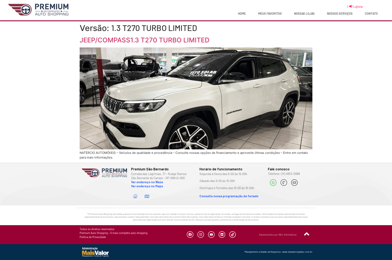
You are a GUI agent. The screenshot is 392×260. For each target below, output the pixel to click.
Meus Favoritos (270, 13)
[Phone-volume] (284, 182)
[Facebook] (190, 234)
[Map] (147, 196)
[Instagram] (200, 234)
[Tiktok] (232, 234)
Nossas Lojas (304, 13)
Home (242, 13)
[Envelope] (294, 182)
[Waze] (135, 196)
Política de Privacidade (93, 237)
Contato (371, 13)
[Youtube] (211, 234)
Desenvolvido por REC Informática (277, 234)
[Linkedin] (222, 234)
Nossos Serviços (340, 13)
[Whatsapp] (273, 182)
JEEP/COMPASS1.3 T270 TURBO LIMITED (144, 40)
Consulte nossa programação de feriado (228, 196)
